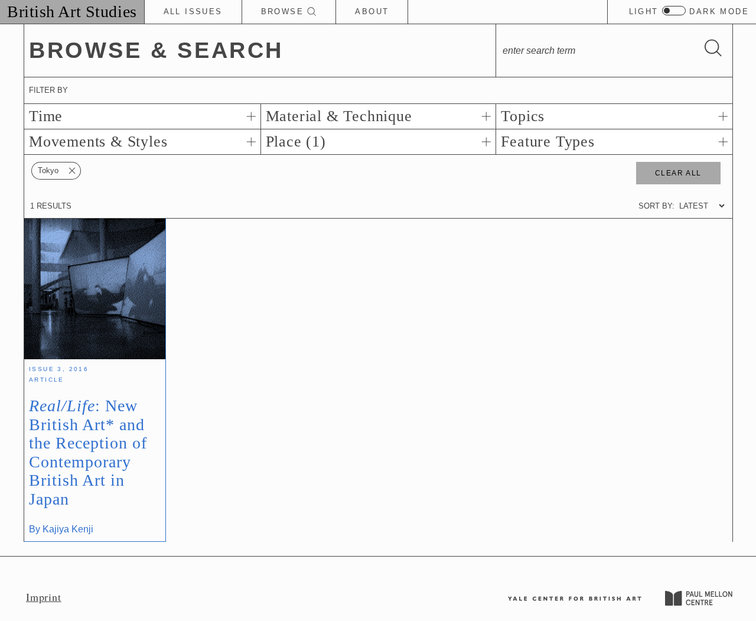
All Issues (193, 11)
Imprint (43, 597)
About (372, 11)
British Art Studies (72, 11)
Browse (284, 11)
